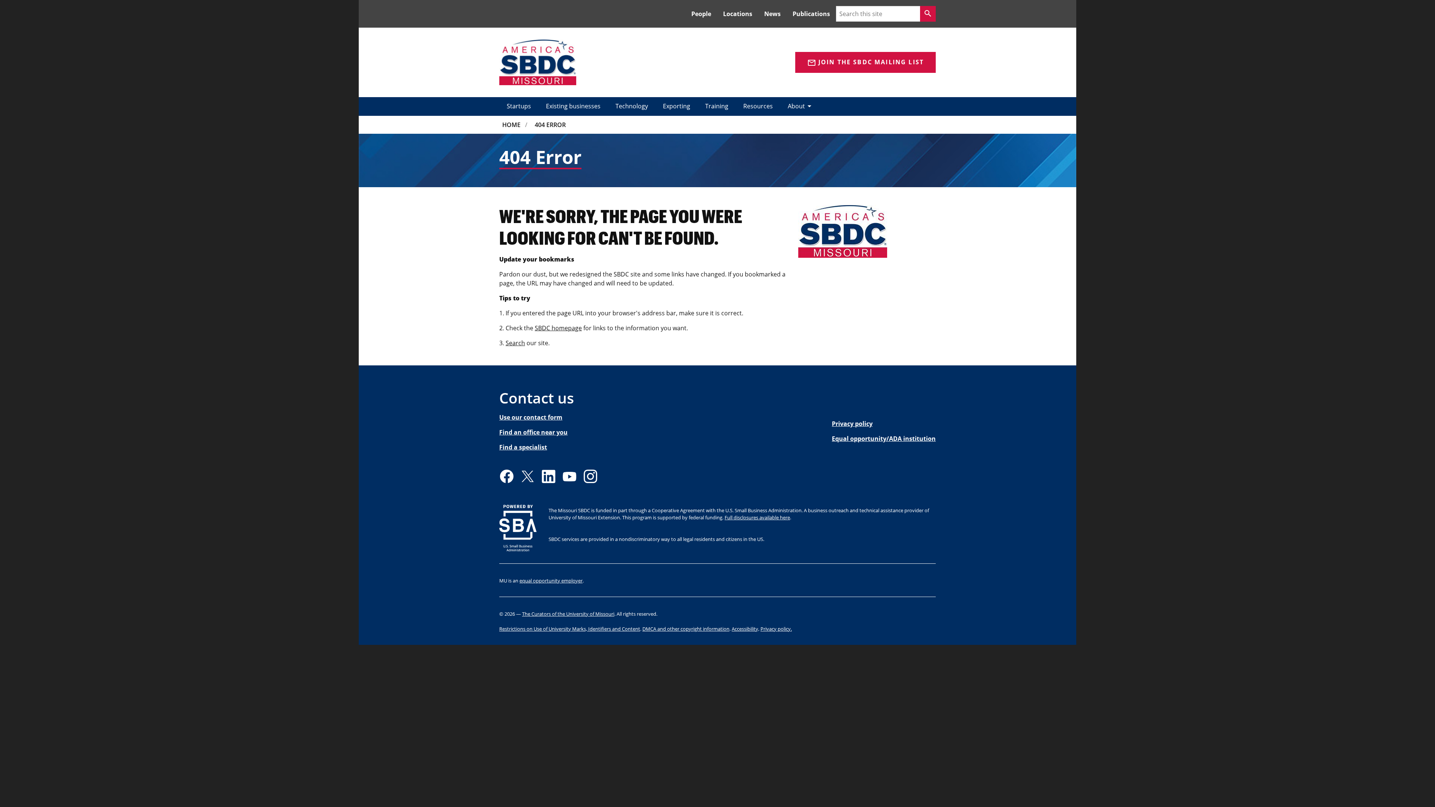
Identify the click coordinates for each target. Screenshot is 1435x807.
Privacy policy (852, 424)
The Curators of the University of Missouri (568, 613)
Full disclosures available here (757, 517)
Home (511, 125)
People (701, 14)
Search (515, 343)
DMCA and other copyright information (685, 628)
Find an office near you (533, 432)
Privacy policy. (776, 628)
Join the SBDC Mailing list (865, 62)
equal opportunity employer (551, 580)
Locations (737, 14)
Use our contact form (530, 417)
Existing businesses (573, 106)
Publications (811, 14)
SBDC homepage (558, 328)
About (801, 106)
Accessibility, (745, 628)
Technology (631, 106)
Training (716, 106)
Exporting (676, 106)
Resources (758, 106)
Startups (519, 106)
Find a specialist (523, 447)
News (772, 14)
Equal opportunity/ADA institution (884, 439)
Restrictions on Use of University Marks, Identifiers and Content (569, 628)
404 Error (550, 125)
